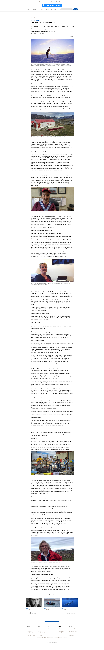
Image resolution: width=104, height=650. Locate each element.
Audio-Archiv (53, 9)
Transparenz (71, 632)
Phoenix (50, 638)
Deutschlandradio (42, 1)
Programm (41, 9)
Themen (28, 9)
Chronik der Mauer (59, 638)
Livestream (40, 628)
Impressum (65, 637)
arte (54, 638)
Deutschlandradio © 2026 (52, 642)
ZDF (47, 638)
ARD (45, 638)
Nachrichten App (41, 633)
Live (76, 9)
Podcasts (47, 9)
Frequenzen (40, 635)
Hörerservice (50, 628)
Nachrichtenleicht (30, 632)
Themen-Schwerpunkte (31, 635)
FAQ (59, 628)
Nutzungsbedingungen (58, 637)
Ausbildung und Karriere (73, 631)
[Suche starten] (72, 9)
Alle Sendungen (33, 12)
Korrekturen (71, 633)
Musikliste (60, 632)
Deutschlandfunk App (42, 632)
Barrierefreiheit (71, 635)
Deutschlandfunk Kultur (51, 1)
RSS (59, 633)
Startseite (27, 12)
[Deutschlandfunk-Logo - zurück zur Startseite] (52, 5)
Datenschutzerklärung (48, 637)
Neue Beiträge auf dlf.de (31, 633)
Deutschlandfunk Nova (60, 1)
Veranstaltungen (61, 631)
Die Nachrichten (29, 631)
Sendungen (34, 9)
